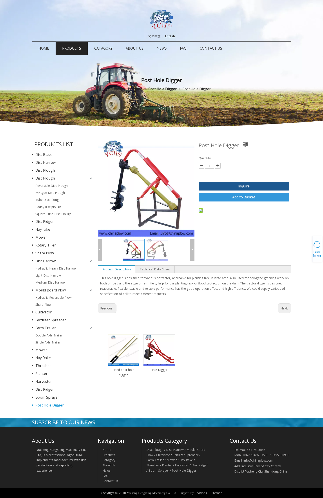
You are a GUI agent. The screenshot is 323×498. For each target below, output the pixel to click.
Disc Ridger (44, 221)
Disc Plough (45, 170)
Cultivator (43, 312)
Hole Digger (159, 370)
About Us (109, 465)
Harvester (43, 381)
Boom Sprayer (47, 397)
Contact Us (110, 481)
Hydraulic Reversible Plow (53, 297)
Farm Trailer (45, 327)
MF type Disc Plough (50, 193)
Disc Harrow (45, 162)
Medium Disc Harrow (50, 282)
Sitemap (216, 493)
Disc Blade (43, 154)
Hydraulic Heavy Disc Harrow (55, 268)
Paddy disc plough (48, 207)
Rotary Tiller (45, 245)
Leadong (201, 493)
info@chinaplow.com (258, 460)
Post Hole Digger (49, 405)
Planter (41, 373)
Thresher (43, 365)
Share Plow (44, 253)
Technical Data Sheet (155, 269)
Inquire (244, 186)
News (106, 470)
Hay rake (42, 229)
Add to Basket (243, 197)
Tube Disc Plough (47, 200)
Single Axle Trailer (47, 342)
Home (106, 450)
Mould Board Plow (50, 290)
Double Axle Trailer (48, 335)
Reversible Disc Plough (51, 185)
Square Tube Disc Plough (53, 214)
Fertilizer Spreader (50, 320)
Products (108, 455)
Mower (41, 237)
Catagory (108, 460)
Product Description (116, 269)
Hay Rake (43, 357)
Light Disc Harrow (48, 275)
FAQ (105, 476)
